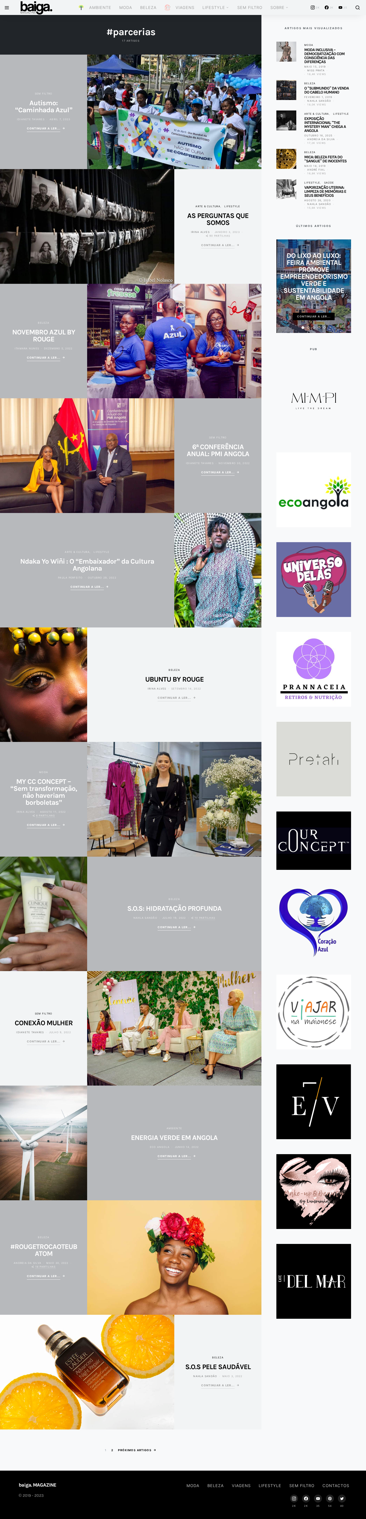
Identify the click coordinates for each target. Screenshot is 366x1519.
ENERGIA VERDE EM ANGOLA (174, 1137)
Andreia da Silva (27, 1262)
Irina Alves (200, 231)
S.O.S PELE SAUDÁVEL (218, 1367)
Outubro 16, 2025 (318, 135)
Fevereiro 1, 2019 (318, 97)
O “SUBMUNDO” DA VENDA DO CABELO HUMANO (326, 90)
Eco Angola (160, 1146)
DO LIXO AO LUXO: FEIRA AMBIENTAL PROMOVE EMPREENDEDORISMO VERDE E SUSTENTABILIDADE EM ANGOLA (314, 276)
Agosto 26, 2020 (317, 200)
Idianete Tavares (31, 119)
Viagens (241, 1485)
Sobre (277, 7)
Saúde (329, 182)
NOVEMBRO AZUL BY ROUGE (43, 335)
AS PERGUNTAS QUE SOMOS (217, 219)
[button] (303, 327)
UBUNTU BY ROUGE (174, 679)
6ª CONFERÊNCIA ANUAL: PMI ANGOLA (218, 450)
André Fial (316, 169)
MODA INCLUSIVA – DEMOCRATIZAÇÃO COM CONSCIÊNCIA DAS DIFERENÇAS (324, 55)
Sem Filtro (249, 7)
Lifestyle (213, 7)
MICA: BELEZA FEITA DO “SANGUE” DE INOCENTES (325, 159)
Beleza (148, 7)
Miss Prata (316, 70)
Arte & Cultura (207, 206)
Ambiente (174, 1128)
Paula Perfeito (70, 577)
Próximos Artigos (134, 1450)
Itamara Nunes (27, 348)
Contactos (335, 1485)
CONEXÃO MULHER (44, 1023)
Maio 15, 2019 (315, 66)
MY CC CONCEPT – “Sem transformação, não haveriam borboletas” (43, 792)
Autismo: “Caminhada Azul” (43, 106)
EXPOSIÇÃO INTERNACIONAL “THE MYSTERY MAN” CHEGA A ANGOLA (325, 124)
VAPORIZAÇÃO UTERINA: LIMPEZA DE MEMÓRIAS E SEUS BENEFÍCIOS (325, 191)
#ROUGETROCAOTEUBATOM (43, 1250)
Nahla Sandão (145, 917)
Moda (125, 7)
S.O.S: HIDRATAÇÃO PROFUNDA (174, 908)
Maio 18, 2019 (315, 165)
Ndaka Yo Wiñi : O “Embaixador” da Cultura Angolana (87, 564)
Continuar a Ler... (43, 128)
